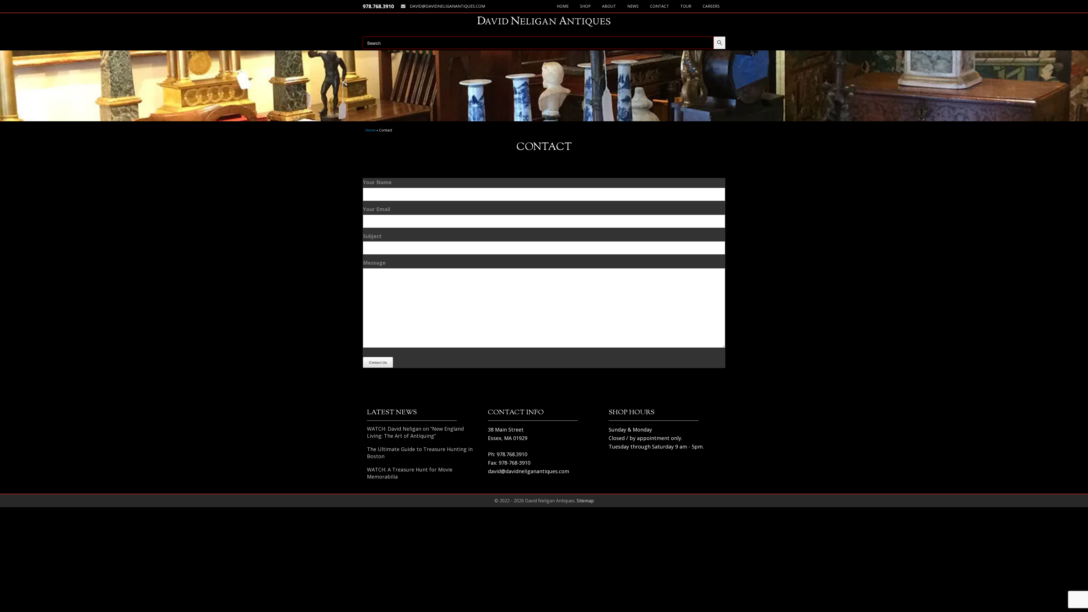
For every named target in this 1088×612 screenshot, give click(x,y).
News (633, 6)
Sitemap (585, 501)
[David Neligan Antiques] (544, 21)
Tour (685, 6)
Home (563, 6)
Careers (711, 6)
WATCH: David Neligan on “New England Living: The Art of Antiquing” (415, 432)
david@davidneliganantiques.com (447, 6)
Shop (585, 6)
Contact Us (378, 362)
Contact (659, 6)
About (609, 6)
